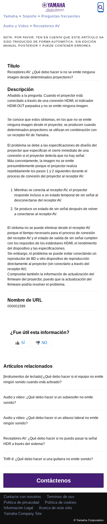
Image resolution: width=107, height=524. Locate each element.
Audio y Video (16, 26)
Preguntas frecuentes (60, 16)
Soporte (30, 16)
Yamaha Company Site (23, 513)
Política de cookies (60, 502)
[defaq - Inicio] (54, 7)
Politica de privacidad (21, 502)
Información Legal (18, 508)
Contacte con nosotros (22, 497)
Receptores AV (46, 26)
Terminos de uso (60, 497)
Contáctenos (54, 480)
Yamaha (10, 16)
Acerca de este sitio (55, 508)
